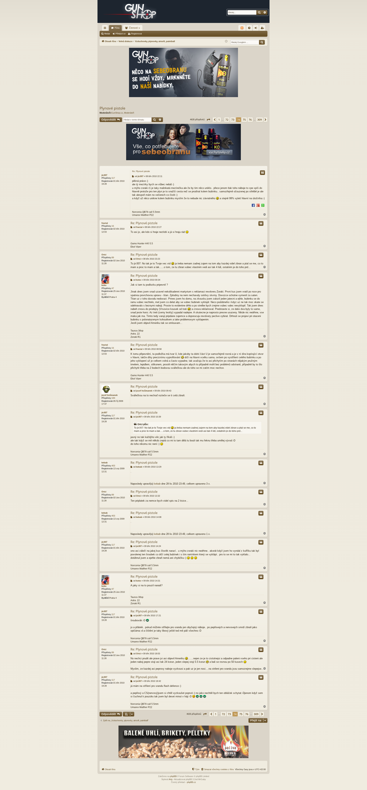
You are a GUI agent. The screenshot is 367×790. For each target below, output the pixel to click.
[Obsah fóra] (129, 11)
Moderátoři (129, 113)
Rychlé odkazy (106, 29)
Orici (103, 254)
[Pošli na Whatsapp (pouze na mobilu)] (263, 205)
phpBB (173, 776)
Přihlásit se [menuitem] (256, 29)
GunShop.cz (117, 113)
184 (113, 398)
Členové (133, 28)
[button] (208, 119)
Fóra (117, 28)
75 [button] (244, 119)
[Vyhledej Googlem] (262, 42)
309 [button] (259, 119)
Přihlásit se (120, 33)
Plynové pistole (112, 108)
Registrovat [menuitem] (263, 29)
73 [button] (232, 119)
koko (103, 285)
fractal (104, 223)
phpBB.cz (191, 782)
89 (113, 257)
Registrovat (136, 33)
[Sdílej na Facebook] (253, 205)
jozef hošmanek (109, 395)
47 (113, 288)
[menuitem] (249, 28)
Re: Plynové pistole (141, 171)
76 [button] (250, 119)
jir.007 (104, 175)
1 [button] (219, 119)
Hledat (107, 33)
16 (113, 226)
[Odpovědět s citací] (262, 172)
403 (113, 465)
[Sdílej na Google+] (258, 205)
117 (113, 178)
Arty (171, 779)
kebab (104, 462)
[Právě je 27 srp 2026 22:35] (226, 41)
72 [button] (226, 119)
